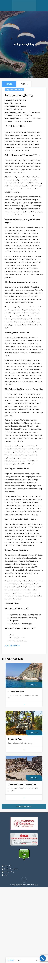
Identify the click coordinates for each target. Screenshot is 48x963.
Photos (24, 84)
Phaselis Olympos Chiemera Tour (22, 784)
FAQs (6, 875)
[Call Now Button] (43, 958)
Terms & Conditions (11, 869)
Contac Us (7, 866)
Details (9, 84)
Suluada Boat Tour (16, 691)
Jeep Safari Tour (15, 739)
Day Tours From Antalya (14, 90)
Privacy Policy (9, 872)
